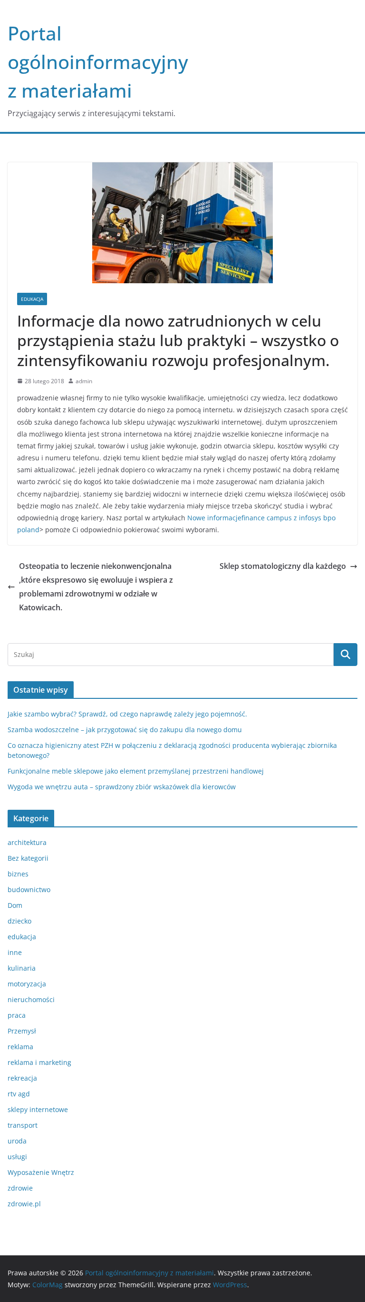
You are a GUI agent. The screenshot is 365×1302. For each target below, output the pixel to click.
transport (23, 1125)
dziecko (19, 920)
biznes (18, 873)
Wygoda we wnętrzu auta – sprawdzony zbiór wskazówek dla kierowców (122, 786)
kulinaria (22, 968)
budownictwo (29, 889)
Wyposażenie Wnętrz (41, 1172)
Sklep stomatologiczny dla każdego (283, 566)
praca (17, 1015)
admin (84, 381)
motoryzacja (27, 983)
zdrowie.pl (24, 1203)
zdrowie (20, 1188)
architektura (27, 842)
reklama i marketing (39, 1062)
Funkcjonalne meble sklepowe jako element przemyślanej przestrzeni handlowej (136, 770)
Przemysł (22, 1030)
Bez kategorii (28, 858)
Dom (15, 905)
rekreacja (22, 1078)
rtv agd (19, 1093)
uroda (17, 1140)
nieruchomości (31, 999)
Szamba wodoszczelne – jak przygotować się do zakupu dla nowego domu (125, 729)
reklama (20, 1046)
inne (15, 952)
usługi (17, 1156)
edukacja (32, 299)
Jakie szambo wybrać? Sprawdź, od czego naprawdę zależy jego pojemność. (127, 713)
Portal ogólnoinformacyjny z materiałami (98, 61)
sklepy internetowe (38, 1109)
